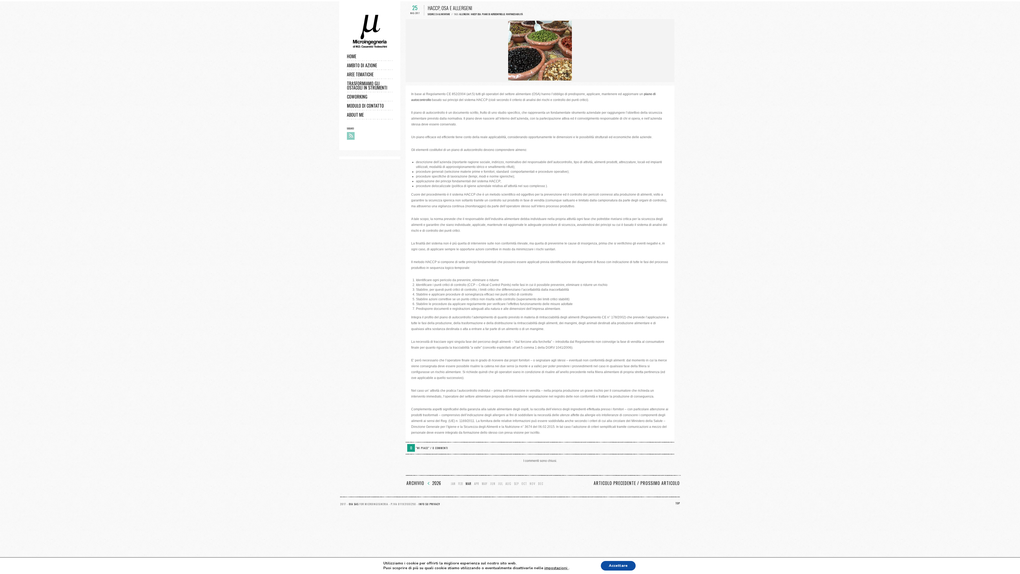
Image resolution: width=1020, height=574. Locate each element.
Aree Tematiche (360, 74)
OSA (479, 14)
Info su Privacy (429, 504)
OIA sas (354, 504)
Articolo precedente (615, 483)
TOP (677, 503)
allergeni (464, 14)
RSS (351, 136)
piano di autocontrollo (493, 14)
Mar (468, 483)
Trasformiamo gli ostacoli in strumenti (367, 85)
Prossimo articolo (660, 483)
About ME (355, 115)
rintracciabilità (514, 14)
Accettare (618, 565)
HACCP (474, 14)
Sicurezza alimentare (439, 14)
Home (351, 56)
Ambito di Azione (362, 65)
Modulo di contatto (365, 106)
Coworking (357, 97)
